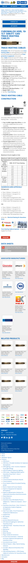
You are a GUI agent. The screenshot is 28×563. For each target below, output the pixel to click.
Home (2, 10)
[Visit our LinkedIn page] (7, 437)
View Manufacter (6, 278)
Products (7, 10)
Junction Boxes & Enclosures (10, 520)
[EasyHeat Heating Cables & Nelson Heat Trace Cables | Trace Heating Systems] (7, 286)
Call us (4, 6)
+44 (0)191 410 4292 (11, 435)
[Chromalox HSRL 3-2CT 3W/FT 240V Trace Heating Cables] (21, 345)
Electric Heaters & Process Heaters (12, 487)
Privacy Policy (4, 445)
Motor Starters (7, 533)
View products (4, 355)
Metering (5, 531)
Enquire (5, 237)
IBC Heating (6, 516)
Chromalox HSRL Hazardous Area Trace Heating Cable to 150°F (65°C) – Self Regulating (14, 12)
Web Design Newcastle (6, 448)
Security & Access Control (10, 542)
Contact (23, 6)
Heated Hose (6, 514)
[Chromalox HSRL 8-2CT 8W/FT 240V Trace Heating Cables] (21, 381)
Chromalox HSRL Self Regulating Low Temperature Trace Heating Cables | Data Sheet (15, 249)
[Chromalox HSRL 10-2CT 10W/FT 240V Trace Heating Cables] (7, 399)
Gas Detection (7, 498)
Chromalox (4, 51)
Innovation (4, 557)
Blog (3, 558)
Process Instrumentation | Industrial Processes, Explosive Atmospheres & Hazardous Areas (13, 538)
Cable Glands (6, 476)
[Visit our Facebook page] (4, 437)
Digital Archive (4, 447)
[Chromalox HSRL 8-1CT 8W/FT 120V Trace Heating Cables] (7, 381)
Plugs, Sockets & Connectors (10, 535)
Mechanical (6, 529)
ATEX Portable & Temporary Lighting (13, 470)
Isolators (5, 518)
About (3, 455)
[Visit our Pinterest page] (12, 437)
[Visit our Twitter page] (2, 437)
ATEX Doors (6, 461)
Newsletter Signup (6, 457)
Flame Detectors (7, 496)
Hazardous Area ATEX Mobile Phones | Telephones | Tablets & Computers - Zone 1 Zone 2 (15, 501)
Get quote (14, 6)
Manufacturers (6, 555)
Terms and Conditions (6, 443)
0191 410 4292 (9, 432)
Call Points (6, 478)
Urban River (17, 448)
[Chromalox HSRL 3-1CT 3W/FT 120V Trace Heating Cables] (7, 345)
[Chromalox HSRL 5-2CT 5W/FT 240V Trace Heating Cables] (21, 363)
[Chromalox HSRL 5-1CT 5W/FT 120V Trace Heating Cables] (7, 363)
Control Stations (7, 481)
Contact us (14, 22)
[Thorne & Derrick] (8, 2)
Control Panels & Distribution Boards (13, 479)
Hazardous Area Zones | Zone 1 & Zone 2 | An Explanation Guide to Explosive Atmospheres (14, 507)
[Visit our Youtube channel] (9, 437)
